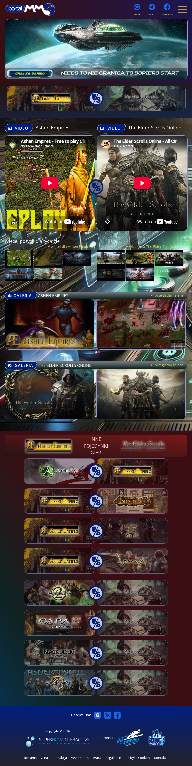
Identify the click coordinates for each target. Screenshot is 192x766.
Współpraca (80, 758)
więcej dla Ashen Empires (71, 246)
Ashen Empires (53, 127)
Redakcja (60, 758)
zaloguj (137, 14)
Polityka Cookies (138, 758)
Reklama (30, 758)
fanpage (167, 14)
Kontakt (160, 758)
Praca (97, 758)
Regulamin (113, 758)
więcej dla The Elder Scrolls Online (157, 246)
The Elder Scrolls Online (155, 127)
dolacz (152, 14)
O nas (45, 758)
